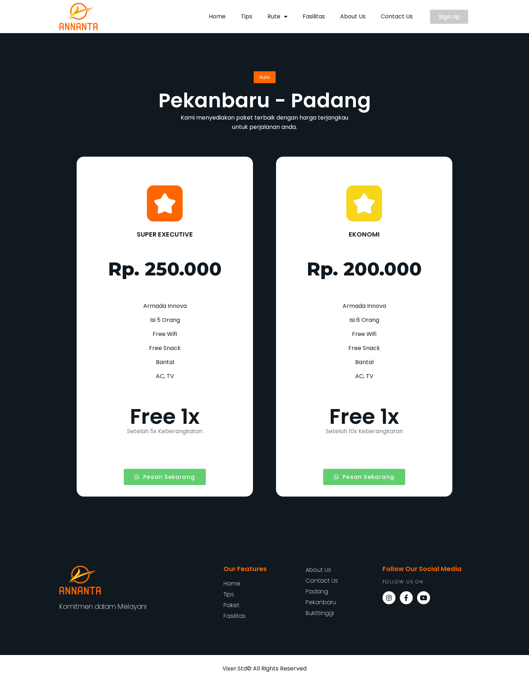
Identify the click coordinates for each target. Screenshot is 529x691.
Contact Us (397, 16)
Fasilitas (314, 16)
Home (217, 16)
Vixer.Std (234, 668)
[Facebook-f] (406, 597)
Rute (273, 16)
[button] (449, 17)
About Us (353, 16)
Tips (246, 16)
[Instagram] (389, 597)
